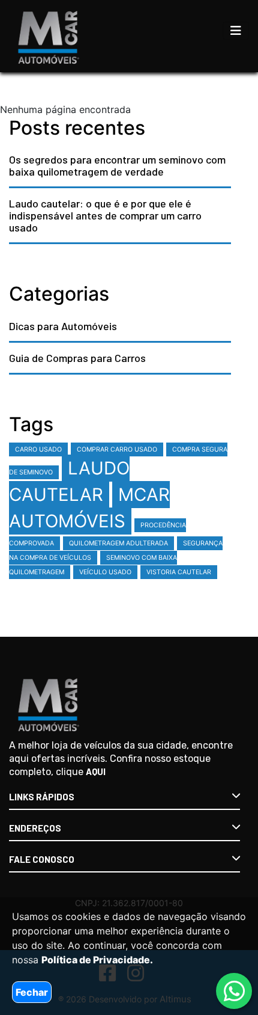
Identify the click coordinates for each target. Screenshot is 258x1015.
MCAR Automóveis (89, 508)
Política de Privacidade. (97, 960)
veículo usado (105, 572)
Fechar (32, 992)
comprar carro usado (117, 449)
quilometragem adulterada (118, 543)
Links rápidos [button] (41, 796)
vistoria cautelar (178, 572)
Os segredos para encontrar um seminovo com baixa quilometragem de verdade (117, 165)
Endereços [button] (35, 828)
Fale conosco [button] (41, 859)
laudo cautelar (69, 481)
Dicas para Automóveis (63, 326)
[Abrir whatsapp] (234, 991)
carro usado (38, 449)
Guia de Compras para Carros (77, 357)
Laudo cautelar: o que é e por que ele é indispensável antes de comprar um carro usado (105, 215)
